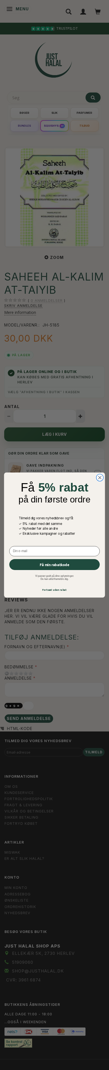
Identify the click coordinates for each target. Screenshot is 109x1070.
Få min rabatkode (54, 564)
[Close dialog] (99, 477)
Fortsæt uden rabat (54, 590)
